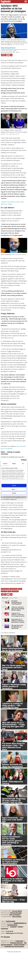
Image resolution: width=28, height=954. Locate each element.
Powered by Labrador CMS (14, 951)
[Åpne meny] (25, 2)
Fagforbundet (10, 921)
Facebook (13, 926)
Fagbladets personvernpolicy (14, 946)
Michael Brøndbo (16, 913)
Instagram (4, 928)
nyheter (4, 591)
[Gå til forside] (6, 1)
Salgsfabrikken (12, 925)
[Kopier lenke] (11, 55)
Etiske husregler (19, 944)
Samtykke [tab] (5, 463)
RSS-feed (7, 937)
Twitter (20, 926)
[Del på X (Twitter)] (5, 55)
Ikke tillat (14, 493)
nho (9, 591)
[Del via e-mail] (8, 55)
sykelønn (15, 591)
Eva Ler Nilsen (17, 911)
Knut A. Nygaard (14, 914)
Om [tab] (23, 463)
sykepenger (4, 589)
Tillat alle (14, 485)
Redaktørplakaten (16, 943)
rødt (20, 589)
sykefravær (13, 589)
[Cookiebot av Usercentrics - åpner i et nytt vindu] (21, 460)
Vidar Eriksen (16, 916)
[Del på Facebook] (2, 55)
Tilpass (13, 489)
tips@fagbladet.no (20, 923)
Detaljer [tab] (14, 463)
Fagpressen (19, 941)
